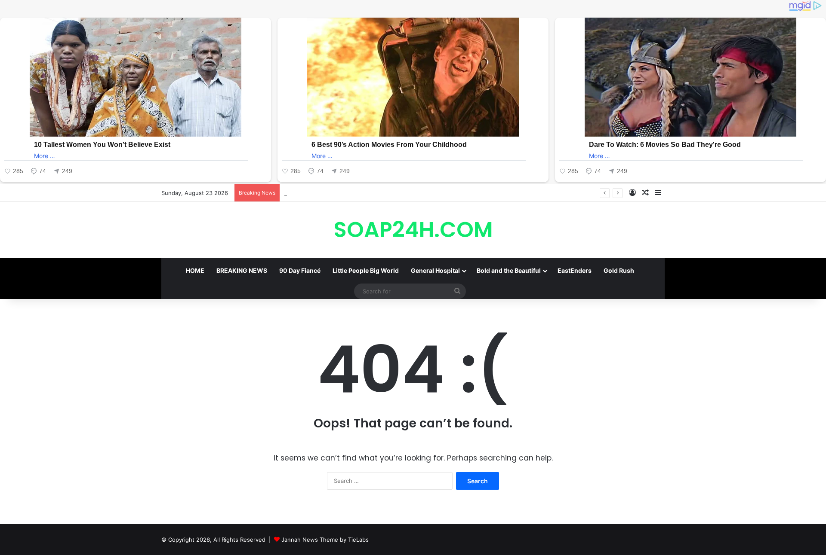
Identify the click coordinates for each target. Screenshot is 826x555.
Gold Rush (619, 270)
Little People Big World (366, 270)
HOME (195, 270)
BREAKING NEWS (241, 270)
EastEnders (575, 270)
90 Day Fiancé (300, 270)
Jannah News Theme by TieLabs (325, 539)
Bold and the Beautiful (509, 270)
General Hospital (435, 270)
